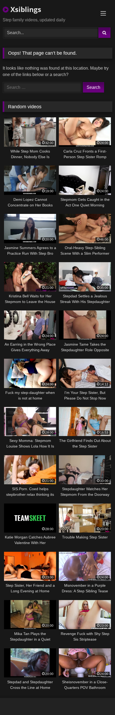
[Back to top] (98, 699)
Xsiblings (25, 9)
